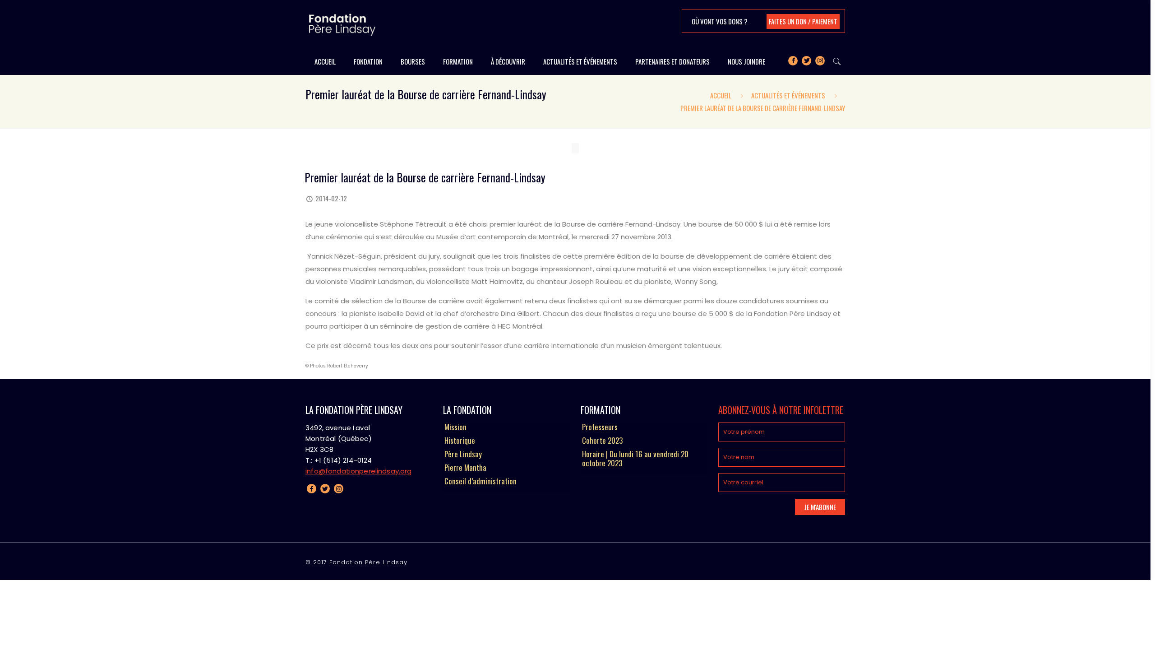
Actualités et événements (788, 95)
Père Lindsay (463, 455)
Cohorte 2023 (602, 441)
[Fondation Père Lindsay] (342, 24)
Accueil (720, 95)
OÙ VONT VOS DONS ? (720, 21)
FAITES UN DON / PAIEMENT (803, 21)
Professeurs (600, 427)
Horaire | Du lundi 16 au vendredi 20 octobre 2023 (635, 459)
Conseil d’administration (480, 482)
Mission (455, 427)
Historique (459, 441)
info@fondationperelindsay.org (358, 471)
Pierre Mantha (465, 468)
